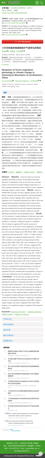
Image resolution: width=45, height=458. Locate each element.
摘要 (5, 92)
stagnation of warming (22, 314)
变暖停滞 (40, 172)
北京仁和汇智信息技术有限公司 (20, 456)
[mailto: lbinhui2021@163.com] (40, 80)
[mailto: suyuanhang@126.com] (13, 80)
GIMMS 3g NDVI (29, 172)
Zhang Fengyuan (22, 81)
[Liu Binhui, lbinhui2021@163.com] (38, 80)
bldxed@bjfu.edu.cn (32, 448)
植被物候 (19, 172)
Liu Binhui (34, 81)
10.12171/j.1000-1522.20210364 (14, 13)
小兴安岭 (11, 172)
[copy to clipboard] (26, 34)
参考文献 (8, 324)
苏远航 (4, 51)
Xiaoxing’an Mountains (18, 312)
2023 (29, 8)
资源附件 (7, 341)
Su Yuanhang (7, 81)
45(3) (4, 10)
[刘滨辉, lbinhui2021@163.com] (22, 50)
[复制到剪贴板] (26, 23)
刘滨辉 (19, 51)
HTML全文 (7, 319)
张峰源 (12, 51)
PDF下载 (24, 42)
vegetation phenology (35, 312)
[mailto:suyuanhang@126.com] (8, 50)
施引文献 (8, 335)
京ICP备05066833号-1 (22, 451)
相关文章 (6, 330)
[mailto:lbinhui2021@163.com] (24, 50)
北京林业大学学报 (18, 8)
